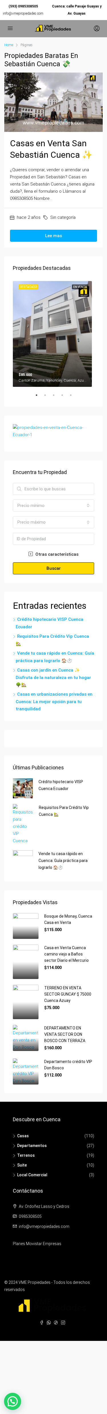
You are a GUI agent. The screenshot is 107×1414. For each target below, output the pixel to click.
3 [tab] (56, 397)
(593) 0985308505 (23, 6)
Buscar (54, 568)
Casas (23, 1136)
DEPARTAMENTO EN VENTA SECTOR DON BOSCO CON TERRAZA (64, 1034)
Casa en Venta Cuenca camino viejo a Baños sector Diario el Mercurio (66, 954)
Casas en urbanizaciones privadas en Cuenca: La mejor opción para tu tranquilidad (54, 701)
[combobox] (53, 506)
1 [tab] (39, 397)
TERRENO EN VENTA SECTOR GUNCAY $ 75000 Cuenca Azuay (67, 994)
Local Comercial (32, 1175)
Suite (22, 1165)
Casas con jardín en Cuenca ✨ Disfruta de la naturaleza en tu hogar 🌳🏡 (53, 677)
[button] (12, 1401)
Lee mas (53, 235)
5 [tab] (73, 397)
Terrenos (26, 1155)
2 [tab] (48, 397)
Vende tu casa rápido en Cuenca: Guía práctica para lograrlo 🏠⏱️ (63, 860)
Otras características (56, 554)
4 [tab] (65, 397)
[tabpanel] (53, 333)
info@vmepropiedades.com (23, 13)
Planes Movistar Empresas (37, 1243)
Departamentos (32, 1145)
